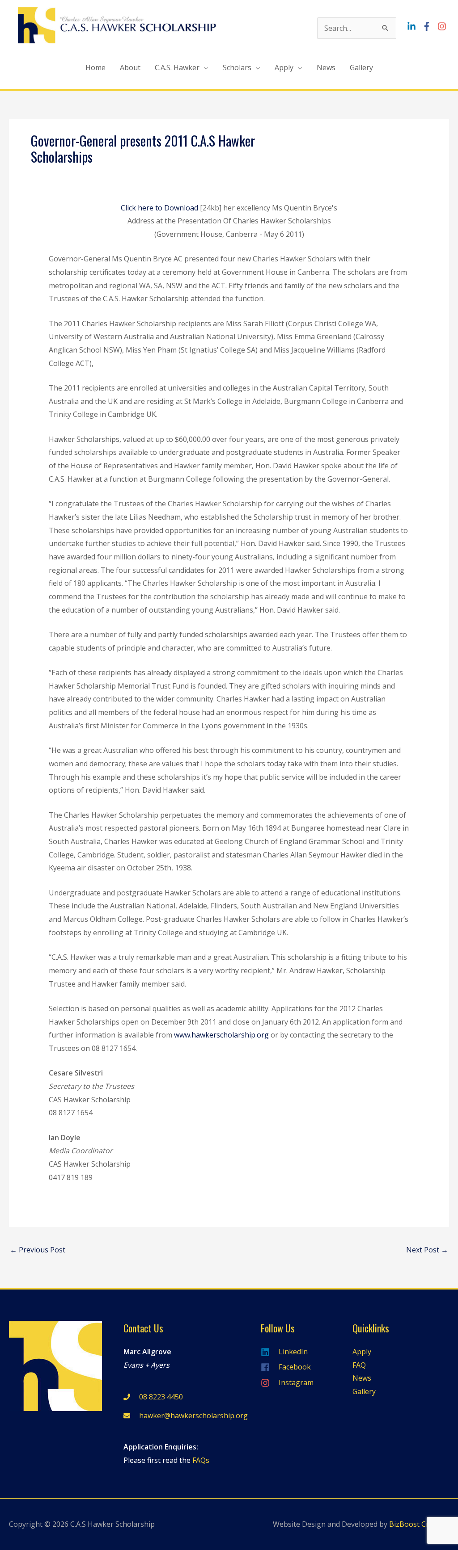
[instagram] (443, 26)
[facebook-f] (429, 26)
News (326, 67)
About (130, 67)
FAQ (359, 1365)
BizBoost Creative (419, 1524)
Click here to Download (159, 208)
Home (95, 67)
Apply (284, 67)
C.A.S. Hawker (177, 67)
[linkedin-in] (413, 26)
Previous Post (37, 1250)
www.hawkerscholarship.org (221, 1035)
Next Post (427, 1250)
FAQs (200, 1460)
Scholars (237, 67)
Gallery (361, 67)
